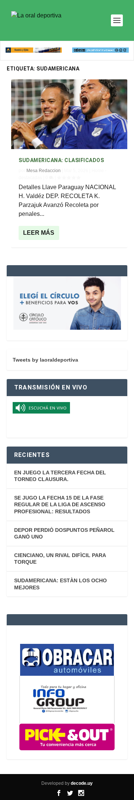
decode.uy (82, 783)
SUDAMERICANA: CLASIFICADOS (61, 160)
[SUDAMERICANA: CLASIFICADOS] (69, 114)
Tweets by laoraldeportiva (45, 360)
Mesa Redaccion (43, 170)
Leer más (38, 233)
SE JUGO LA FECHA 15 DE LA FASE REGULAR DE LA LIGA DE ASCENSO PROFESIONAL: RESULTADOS (59, 504)
